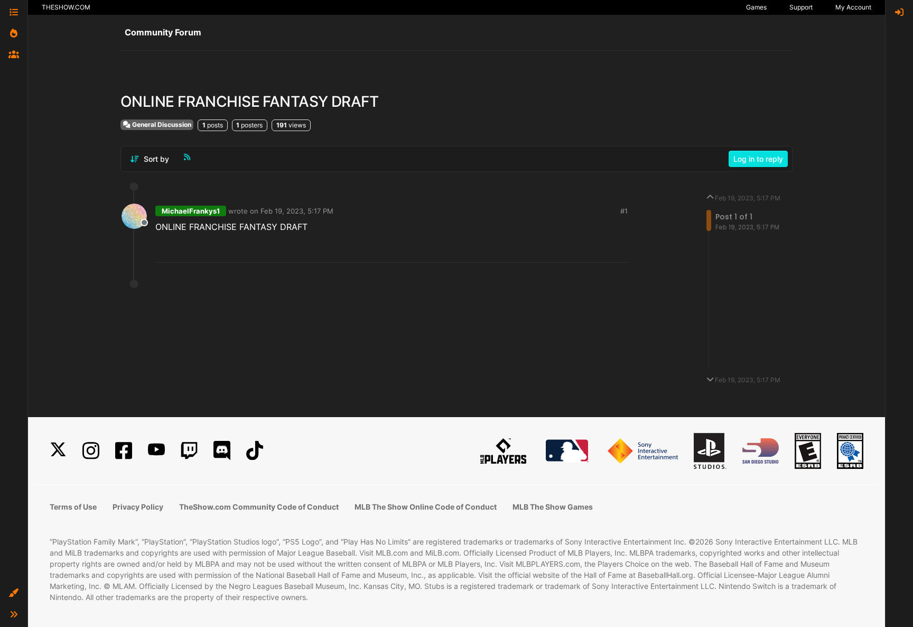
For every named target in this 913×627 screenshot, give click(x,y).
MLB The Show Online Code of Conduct (426, 506)
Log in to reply (758, 158)
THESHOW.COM (66, 7)
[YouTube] (156, 450)
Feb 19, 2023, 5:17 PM (296, 211)
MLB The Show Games (553, 506)
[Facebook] (123, 450)
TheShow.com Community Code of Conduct (259, 506)
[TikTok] (254, 450)
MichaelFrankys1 (191, 211)
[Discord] (221, 450)
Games (756, 7)
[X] (58, 450)
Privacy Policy (138, 506)
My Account (853, 7)
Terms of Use (73, 506)
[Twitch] (189, 450)
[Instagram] (90, 450)
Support (801, 7)
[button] (13, 593)
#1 (624, 211)
